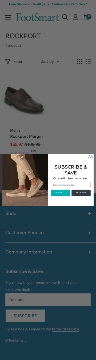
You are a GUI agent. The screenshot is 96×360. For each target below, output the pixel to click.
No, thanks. (81, 192)
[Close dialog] (91, 157)
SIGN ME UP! (61, 192)
